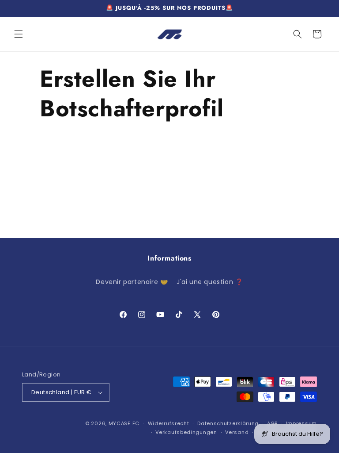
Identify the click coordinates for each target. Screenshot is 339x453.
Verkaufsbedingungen (186, 432)
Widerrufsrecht (168, 423)
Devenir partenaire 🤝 (132, 281)
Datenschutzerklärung (228, 423)
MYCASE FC (124, 423)
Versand (237, 432)
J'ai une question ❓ (210, 281)
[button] (18, 34)
